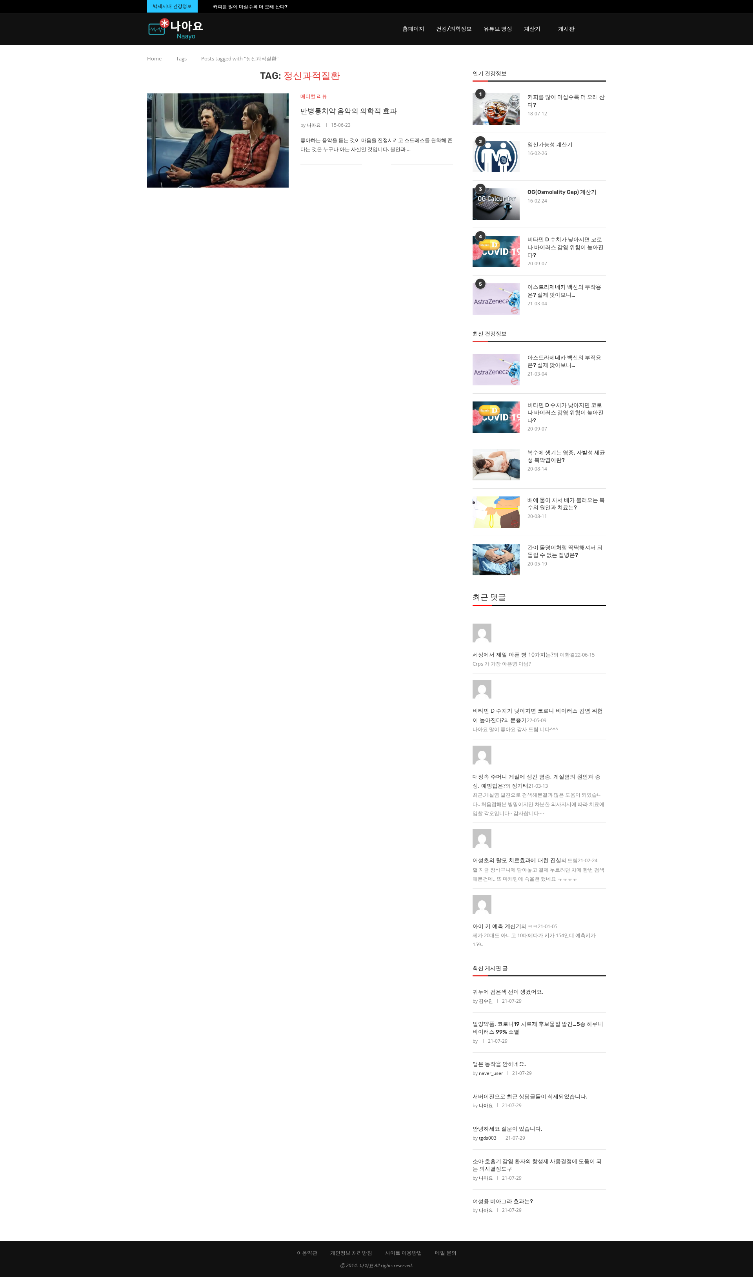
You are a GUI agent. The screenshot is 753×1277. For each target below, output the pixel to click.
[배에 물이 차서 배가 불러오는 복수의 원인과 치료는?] (496, 512)
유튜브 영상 (498, 29)
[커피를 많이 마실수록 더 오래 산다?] (496, 109)
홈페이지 (413, 29)
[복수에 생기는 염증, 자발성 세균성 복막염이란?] (496, 464)
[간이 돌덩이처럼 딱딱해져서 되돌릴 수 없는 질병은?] (496, 559)
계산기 (532, 29)
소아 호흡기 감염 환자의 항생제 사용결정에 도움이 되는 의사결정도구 (537, 1165)
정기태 (520, 785)
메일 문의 (446, 1252)
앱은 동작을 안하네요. (499, 1064)
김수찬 (486, 1001)
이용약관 (307, 1252)
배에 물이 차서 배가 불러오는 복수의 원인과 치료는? (566, 504)
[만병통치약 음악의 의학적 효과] (218, 140)
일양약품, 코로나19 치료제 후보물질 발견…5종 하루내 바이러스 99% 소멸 (538, 1028)
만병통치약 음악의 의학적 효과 (348, 111)
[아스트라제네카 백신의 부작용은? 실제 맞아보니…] (496, 299)
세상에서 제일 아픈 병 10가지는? (513, 654)
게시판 (566, 29)
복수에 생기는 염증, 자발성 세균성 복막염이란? (566, 456)
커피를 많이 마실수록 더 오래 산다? (250, 6)
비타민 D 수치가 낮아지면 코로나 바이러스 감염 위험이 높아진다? (565, 247)
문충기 (518, 720)
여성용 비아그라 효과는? (503, 1201)
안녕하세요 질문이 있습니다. (507, 1129)
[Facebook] (589, 6)
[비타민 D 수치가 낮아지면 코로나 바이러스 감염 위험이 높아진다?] (496, 251)
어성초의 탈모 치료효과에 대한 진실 (517, 860)
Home (154, 58)
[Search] (602, 29)
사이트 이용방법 (403, 1252)
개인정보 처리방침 (351, 1252)
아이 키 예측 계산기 (497, 926)
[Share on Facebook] (373, 164)
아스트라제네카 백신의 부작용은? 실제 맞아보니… (564, 291)
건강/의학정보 (454, 29)
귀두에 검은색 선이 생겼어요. (508, 992)
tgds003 (488, 1138)
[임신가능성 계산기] (496, 156)
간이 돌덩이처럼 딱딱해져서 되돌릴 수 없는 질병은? (564, 551)
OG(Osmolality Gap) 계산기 (562, 192)
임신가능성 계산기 (550, 144)
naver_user (491, 1073)
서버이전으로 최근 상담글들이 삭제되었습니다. (530, 1096)
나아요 (314, 125)
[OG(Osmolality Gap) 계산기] (496, 204)
